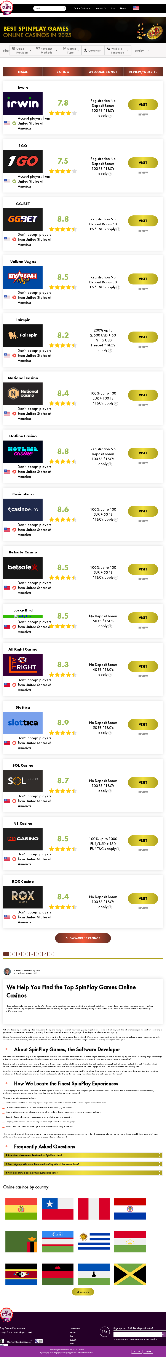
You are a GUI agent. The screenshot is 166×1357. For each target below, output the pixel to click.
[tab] (83, 1155)
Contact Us (73, 1340)
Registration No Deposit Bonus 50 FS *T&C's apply (103, 223)
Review (143, 114)
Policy (71, 1344)
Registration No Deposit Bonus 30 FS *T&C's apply (103, 282)
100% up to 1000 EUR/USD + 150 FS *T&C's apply (103, 843)
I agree (148, 1351)
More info (137, 1351)
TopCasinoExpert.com (12, 1328)
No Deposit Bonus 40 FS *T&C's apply (103, 669)
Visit (143, 105)
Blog (113, 8)
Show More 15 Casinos (83, 938)
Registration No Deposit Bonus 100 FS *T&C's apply (103, 108)
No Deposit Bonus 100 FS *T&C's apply (103, 785)
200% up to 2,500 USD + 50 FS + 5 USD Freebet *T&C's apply (103, 340)
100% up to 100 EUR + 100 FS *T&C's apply (103, 398)
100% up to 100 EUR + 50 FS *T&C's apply (103, 514)
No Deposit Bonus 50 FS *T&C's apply (103, 620)
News (123, 8)
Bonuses (100, 8)
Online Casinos (81, 8)
